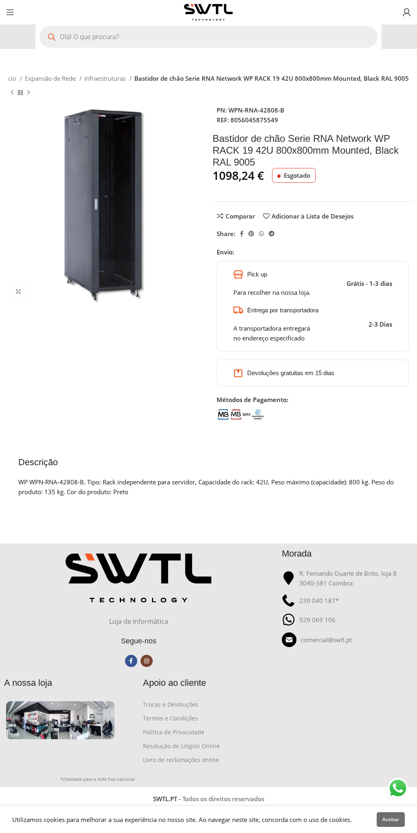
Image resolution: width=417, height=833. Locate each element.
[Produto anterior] (12, 93)
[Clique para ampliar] (18, 291)
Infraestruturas (105, 78)
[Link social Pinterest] (251, 233)
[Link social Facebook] (241, 233)
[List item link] (347, 639)
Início (9, 78)
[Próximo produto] (28, 93)
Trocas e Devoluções (170, 704)
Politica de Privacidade (173, 732)
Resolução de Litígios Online (181, 746)
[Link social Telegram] (271, 233)
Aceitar (390, 819)
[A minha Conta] (407, 12)
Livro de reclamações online (181, 760)
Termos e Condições (170, 718)
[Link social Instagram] (146, 661)
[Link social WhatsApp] (261, 233)
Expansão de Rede (51, 78)
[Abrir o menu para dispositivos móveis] (10, 12)
